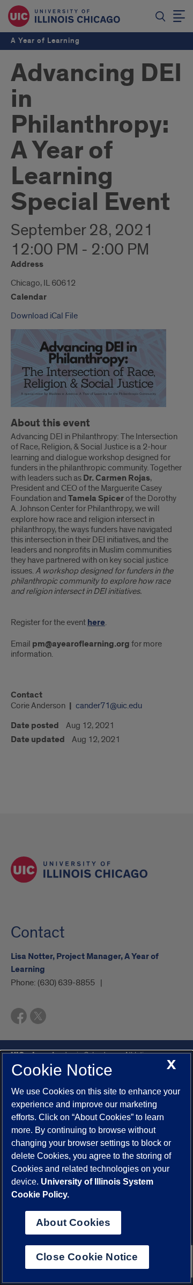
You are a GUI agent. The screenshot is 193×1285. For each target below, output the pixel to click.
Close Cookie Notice (87, 1256)
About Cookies (73, 1222)
